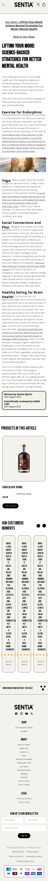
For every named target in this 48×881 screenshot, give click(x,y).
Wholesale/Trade (24, 763)
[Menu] (3, 4)
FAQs (24, 755)
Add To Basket (10, 506)
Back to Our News (24, 36)
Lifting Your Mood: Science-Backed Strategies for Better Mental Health (24, 25)
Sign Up (24, 836)
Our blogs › (12, 22)
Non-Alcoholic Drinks (24, 727)
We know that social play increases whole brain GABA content (23, 266)
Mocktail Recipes (24, 770)
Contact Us (24, 752)
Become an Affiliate (24, 759)
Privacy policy (32, 851)
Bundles (24, 731)
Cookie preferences (25, 861)
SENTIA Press (24, 781)
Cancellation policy (34, 856)
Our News (24, 766)
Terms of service (16, 856)
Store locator (24, 784)
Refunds (24, 777)
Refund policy (18, 851)
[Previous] (38, 526)
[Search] (38, 4)
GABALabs (24, 748)
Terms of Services (24, 798)
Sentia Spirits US (33, 847)
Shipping (24, 773)
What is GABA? (24, 744)
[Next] (44, 526)
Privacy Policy (24, 802)
